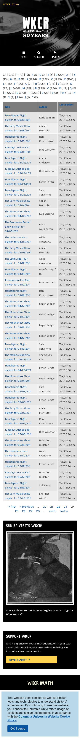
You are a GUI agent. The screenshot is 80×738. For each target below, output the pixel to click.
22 (58, 506)
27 (31, 511)
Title (7, 106)
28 (38, 511)
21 (51, 506)
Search (39, 57)
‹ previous (27, 506)
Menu (23, 57)
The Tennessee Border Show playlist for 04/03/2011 (17, 227)
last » (64, 511)
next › (53, 511)
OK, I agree (17, 728)
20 (45, 506)
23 (65, 506)
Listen (55, 57)
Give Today (18, 659)
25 (16, 511)
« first (12, 506)
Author (43, 106)
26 (23, 511)
